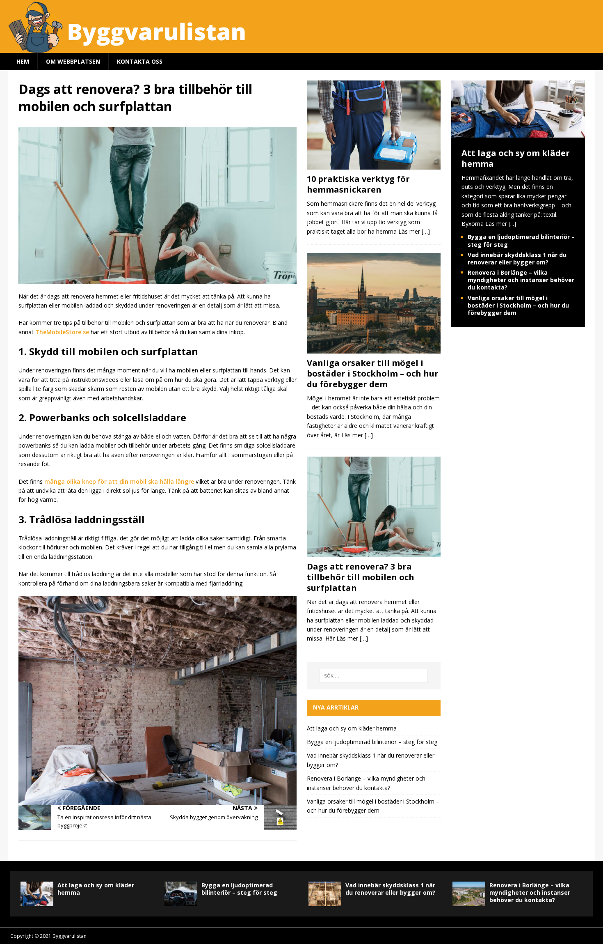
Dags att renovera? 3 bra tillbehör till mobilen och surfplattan (360, 577)
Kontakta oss (139, 61)
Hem (22, 61)
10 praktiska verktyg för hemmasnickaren (358, 184)
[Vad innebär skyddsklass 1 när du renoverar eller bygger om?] (324, 894)
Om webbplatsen (73, 61)
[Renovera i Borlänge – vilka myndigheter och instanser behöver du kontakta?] (468, 894)
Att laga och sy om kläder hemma (352, 728)
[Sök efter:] (374, 676)
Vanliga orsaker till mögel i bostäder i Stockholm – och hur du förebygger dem (373, 373)
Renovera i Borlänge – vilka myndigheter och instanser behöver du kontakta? (521, 280)
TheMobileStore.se (62, 332)
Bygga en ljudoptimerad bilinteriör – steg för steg (372, 742)
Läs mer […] (414, 231)
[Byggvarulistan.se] (254, 48)
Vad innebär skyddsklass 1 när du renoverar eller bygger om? (517, 258)
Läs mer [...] (500, 223)
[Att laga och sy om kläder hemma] (518, 133)
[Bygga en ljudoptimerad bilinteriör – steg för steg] (180, 894)
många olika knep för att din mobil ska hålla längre (119, 481)
